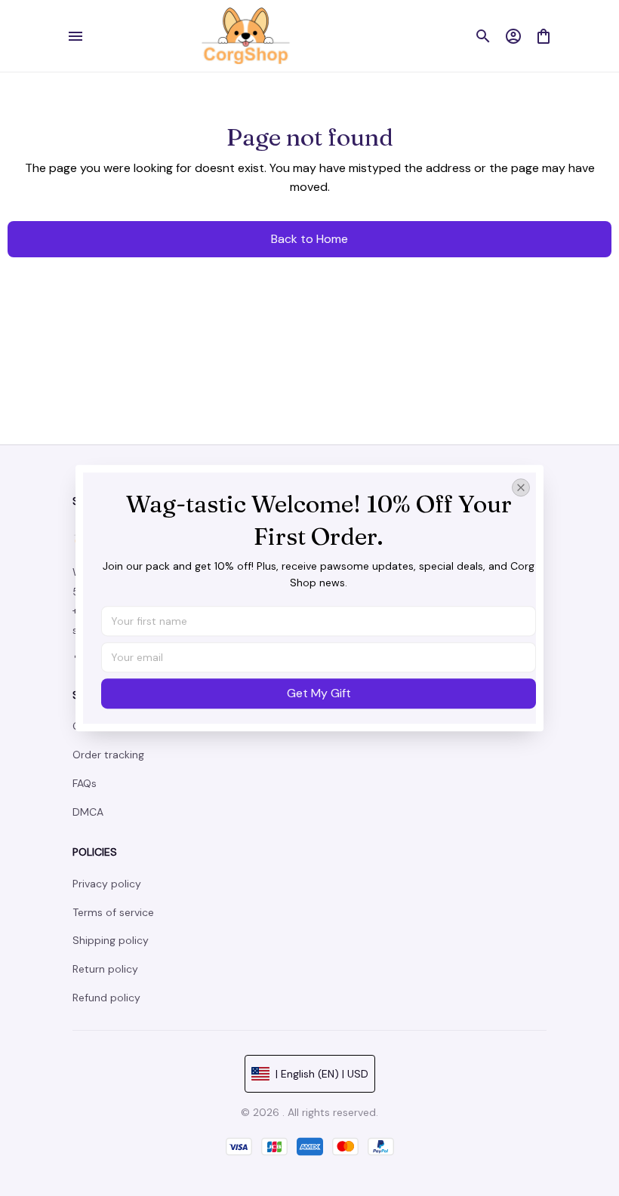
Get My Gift (319, 693)
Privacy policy (106, 883)
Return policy (105, 969)
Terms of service (113, 912)
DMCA (87, 812)
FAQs (84, 783)
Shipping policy (110, 940)
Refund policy (106, 997)
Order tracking (108, 754)
